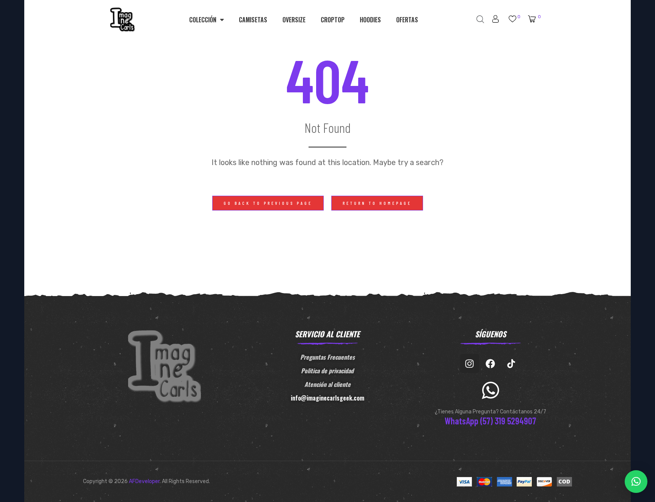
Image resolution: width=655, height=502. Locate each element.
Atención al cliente (327, 384)
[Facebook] (490, 363)
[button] (268, 203)
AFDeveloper (144, 481)
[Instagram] (469, 363)
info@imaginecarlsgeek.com (327, 397)
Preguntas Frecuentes (327, 357)
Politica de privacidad (327, 370)
